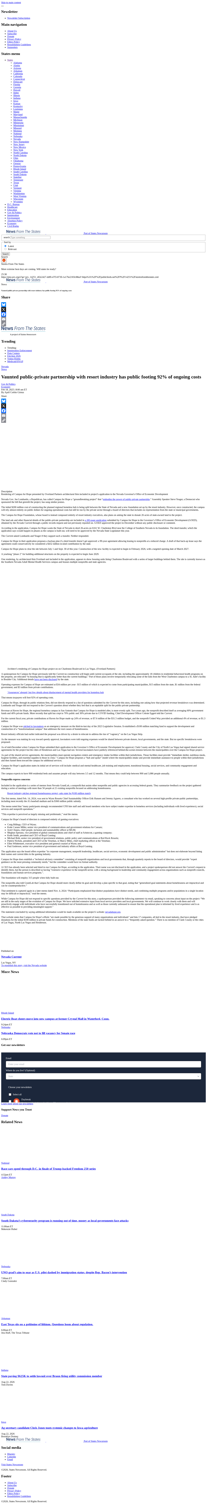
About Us (12, 31)
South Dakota (20, 174)
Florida (16, 84)
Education (12, 210)
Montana (17, 131)
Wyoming (18, 201)
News (4, 369)
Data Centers (13, 353)
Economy (12, 223)
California (18, 73)
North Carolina (20, 152)
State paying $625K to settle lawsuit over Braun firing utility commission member (51, 1376)
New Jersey (19, 144)
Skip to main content (11, 2)
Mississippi (18, 125)
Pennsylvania (19, 166)
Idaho (16, 92)
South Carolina (20, 171)
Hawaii (16, 90)
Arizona (17, 68)
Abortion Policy (15, 220)
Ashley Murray (8, 1177)
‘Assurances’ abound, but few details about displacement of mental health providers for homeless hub (55, 692)
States (10, 60)
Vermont (17, 188)
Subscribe (12, 33)
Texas (16, 182)
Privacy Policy (14, 39)
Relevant (12, 249)
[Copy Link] (103, 324)
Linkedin (11, 1456)
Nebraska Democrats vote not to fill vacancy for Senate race (38, 1033)
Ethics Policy (13, 42)
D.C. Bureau (13, 204)
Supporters (12, 47)
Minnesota (18, 122)
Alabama (17, 62)
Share (4, 396)
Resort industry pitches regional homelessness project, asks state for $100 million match (49, 793)
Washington (19, 193)
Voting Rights (13, 358)
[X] (103, 309)
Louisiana (18, 109)
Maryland (18, 114)
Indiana (16, 98)
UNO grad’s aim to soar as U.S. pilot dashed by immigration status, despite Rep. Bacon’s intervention (64, 1272)
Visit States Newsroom (12, 1464)
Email (10, 1459)
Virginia (17, 190)
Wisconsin (18, 199)
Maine (16, 111)
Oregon (17, 163)
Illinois (16, 95)
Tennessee (18, 180)
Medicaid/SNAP (15, 361)
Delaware (18, 82)
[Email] (103, 319)
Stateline (17, 177)
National (17, 133)
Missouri (17, 128)
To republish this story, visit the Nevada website (24, 965)
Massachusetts (20, 117)
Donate (10, 36)
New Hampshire (21, 141)
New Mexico (19, 147)
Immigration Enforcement (19, 350)
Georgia (17, 87)
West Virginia (19, 196)
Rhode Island (19, 169)
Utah (15, 185)
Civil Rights (13, 226)
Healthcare (12, 207)
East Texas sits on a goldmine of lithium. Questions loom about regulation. (47, 1324)
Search (5, 254)
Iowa (15, 101)
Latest (11, 246)
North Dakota (20, 155)
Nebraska (17, 136)
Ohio (15, 158)
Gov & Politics (14, 212)
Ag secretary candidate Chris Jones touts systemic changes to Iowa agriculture (49, 1427)
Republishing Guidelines (19, 44)
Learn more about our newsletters (17, 1103)
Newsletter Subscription (18, 18)
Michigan (17, 120)
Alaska (16, 65)
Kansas (16, 103)
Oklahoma (18, 160)
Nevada (17, 139)
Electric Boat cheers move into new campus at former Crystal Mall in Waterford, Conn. (55, 1018)
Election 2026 (14, 356)
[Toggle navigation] (2, 6)
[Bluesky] (103, 304)
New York (18, 150)
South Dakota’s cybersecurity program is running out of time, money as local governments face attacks (65, 1220)
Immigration (13, 215)
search (7, 237)
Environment (13, 218)
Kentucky (18, 106)
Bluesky (11, 1454)
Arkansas (17, 71)
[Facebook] (103, 314)
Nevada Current (11, 956)
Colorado (17, 76)
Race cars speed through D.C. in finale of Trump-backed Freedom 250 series (48, 1168)
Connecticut (19, 79)
